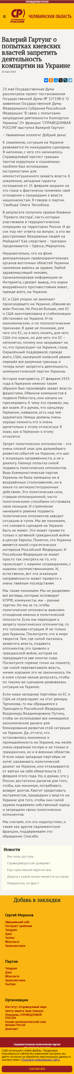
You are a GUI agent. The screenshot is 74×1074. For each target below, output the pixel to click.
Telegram (11, 929)
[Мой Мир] (56, 80)
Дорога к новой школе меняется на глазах (36, 877)
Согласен (37, 1068)
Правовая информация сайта (41, 1059)
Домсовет (11, 1028)
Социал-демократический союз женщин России (25, 1023)
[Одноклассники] (51, 80)
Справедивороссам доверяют (27, 864)
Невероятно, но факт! (21, 884)
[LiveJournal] (65, 80)
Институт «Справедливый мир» (26, 1006)
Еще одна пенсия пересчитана (27, 870)
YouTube (10, 984)
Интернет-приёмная (18, 925)
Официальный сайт (17, 922)
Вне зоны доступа (18, 857)
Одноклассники (15, 945)
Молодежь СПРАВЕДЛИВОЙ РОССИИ (23, 1016)
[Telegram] (70, 80)
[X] (61, 80)
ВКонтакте (12, 941)
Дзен (8, 933)
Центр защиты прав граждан (24, 1010)
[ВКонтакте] (46, 80)
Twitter (10, 937)
